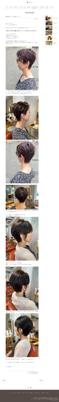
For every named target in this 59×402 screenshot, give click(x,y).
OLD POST (3, 380)
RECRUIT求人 (51, 7)
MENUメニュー (11, 7)
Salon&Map (31, 392)
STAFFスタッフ (20, 7)
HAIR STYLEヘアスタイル (16, 7)
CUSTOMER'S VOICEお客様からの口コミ (35, 7)
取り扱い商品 (54, 43)
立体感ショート (37, 373)
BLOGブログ (24, 7)
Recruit (47, 392)
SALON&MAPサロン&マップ (42, 7)
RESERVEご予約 (47, 7)
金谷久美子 (33, 373)
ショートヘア (29, 373)
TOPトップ (7, 7)
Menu (14, 392)
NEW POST (41, 380)
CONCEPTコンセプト (28, 7)
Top (11, 392)
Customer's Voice (37, 392)
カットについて (30, 372)
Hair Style (18, 392)
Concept (23, 392)
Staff (27, 392)
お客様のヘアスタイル (35, 372)
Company (43, 392)
